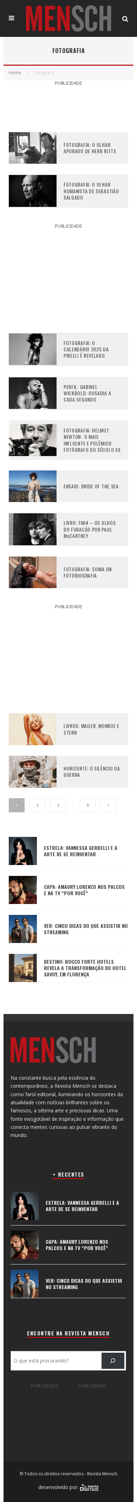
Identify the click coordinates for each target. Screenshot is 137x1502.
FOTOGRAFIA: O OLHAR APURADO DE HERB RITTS (90, 148)
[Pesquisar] (113, 1361)
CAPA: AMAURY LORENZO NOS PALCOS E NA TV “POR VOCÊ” (84, 890)
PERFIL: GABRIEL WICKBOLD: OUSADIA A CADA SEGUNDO (87, 393)
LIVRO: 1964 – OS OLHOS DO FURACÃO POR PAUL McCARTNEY (90, 529)
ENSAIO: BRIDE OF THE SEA (91, 486)
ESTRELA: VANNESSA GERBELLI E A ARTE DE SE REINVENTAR (80, 851)
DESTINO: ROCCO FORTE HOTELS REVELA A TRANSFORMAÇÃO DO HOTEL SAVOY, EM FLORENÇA (85, 968)
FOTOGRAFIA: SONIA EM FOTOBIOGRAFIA (88, 572)
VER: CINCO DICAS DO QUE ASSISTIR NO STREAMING (86, 929)
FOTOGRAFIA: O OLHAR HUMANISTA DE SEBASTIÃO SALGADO (91, 191)
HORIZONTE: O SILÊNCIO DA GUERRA (92, 771)
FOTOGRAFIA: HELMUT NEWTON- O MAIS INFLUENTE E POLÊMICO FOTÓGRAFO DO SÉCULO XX (92, 440)
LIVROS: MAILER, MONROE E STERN (91, 729)
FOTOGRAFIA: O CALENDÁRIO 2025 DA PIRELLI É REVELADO (86, 349)
